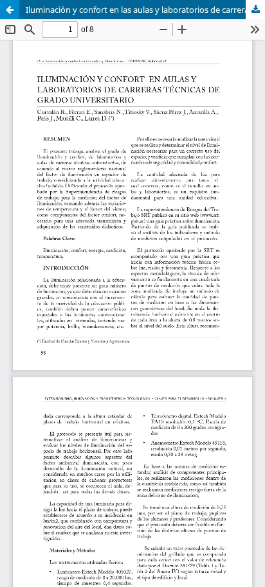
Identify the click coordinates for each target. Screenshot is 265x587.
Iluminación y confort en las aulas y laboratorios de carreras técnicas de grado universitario (145, 9)
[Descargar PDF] (255, 9)
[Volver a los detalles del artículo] (9, 9)
